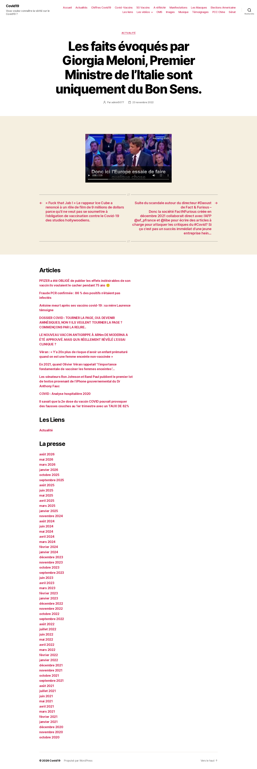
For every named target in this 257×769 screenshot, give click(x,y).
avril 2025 (46, 501)
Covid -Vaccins (124, 7)
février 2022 (48, 655)
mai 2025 (46, 495)
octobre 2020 (49, 737)
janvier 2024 (48, 552)
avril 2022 (46, 645)
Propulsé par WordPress (78, 760)
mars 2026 (47, 464)
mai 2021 (46, 701)
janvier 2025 (48, 511)
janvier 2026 (48, 470)
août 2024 (47, 521)
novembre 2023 (51, 562)
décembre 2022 (51, 603)
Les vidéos (143, 12)
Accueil (67, 7)
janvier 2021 (48, 722)
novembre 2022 (51, 608)
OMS (159, 12)
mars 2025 (47, 506)
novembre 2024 (51, 516)
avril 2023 (46, 583)
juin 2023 (46, 578)
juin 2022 (46, 634)
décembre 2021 (51, 665)
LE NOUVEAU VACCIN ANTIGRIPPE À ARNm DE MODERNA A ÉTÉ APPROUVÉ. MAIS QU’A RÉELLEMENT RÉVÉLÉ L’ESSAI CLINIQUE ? (83, 339)
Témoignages (200, 12)
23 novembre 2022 (143, 102)
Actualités (81, 7)
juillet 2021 (47, 691)
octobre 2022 (49, 614)
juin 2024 (46, 526)
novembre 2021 (50, 670)
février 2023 (48, 593)
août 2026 (47, 454)
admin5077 (117, 102)
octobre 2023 (49, 567)
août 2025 (46, 485)
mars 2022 (47, 650)
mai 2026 (46, 459)
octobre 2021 (49, 675)
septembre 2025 (51, 480)
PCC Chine (218, 12)
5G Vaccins (143, 7)
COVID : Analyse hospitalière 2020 (65, 394)
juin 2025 (46, 490)
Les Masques (199, 7)
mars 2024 (47, 542)
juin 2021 (46, 696)
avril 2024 (46, 536)
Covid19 (12, 6)
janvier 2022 (48, 660)
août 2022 (46, 624)
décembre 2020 (51, 727)
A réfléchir (159, 7)
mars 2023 (47, 588)
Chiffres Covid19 (101, 7)
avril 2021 (46, 706)
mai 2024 (46, 531)
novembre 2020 (51, 732)
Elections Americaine (223, 7)
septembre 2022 (51, 619)
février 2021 (48, 717)
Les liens (128, 12)
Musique (183, 12)
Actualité (129, 33)
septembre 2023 (51, 573)
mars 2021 (47, 711)
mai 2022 (46, 639)
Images (170, 12)
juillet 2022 (47, 629)
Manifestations (178, 7)
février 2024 (48, 547)
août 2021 (46, 686)
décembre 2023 (51, 557)
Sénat (232, 12)
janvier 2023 (48, 598)
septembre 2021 (51, 681)
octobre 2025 (49, 475)
